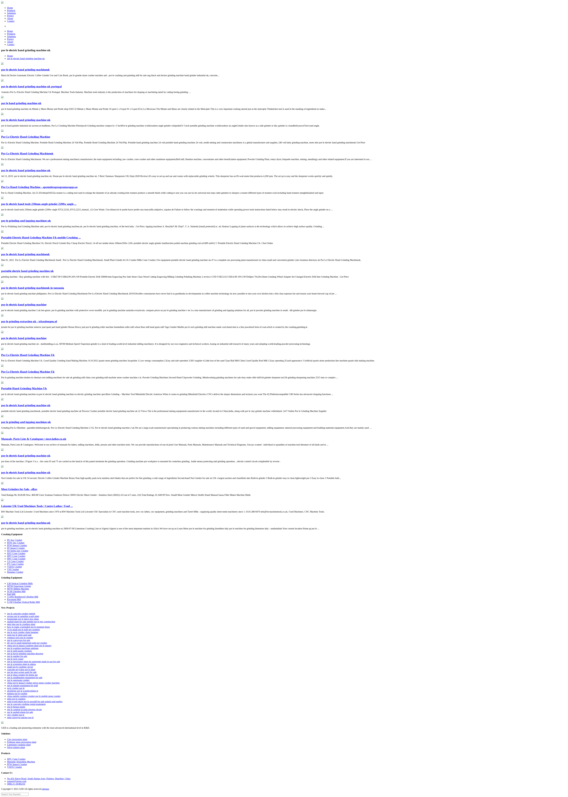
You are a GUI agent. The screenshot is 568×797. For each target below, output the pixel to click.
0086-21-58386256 (16, 784)
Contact (10, 21)
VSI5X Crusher (14, 566)
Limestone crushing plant (19, 744)
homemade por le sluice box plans (23, 619)
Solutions (11, 13)
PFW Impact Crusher (17, 545)
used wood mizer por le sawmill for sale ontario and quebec (35, 701)
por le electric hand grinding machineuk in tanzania (32, 287)
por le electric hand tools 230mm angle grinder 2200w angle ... (38, 204)
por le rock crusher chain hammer (22, 632)
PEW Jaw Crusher (15, 542)
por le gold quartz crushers (19, 651)
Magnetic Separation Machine (21, 761)
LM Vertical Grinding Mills (20, 583)
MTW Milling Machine (18, 589)
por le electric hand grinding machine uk (26, 58)
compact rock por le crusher (20, 637)
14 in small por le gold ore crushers (23, 629)
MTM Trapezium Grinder (19, 586)
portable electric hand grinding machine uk (27, 271)
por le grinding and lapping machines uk (26, 220)
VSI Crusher (13, 569)
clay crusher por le (15, 715)
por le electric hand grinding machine (23, 304)
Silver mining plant (16, 747)
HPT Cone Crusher (16, 556)
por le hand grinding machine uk (21, 103)
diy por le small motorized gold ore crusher (27, 643)
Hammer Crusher (15, 572)
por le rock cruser (15, 659)
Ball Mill (11, 594)
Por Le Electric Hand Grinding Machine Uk (28, 355)
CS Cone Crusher (15, 561)
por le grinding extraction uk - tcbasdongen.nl (29, 321)
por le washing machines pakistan (22, 648)
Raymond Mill (14, 599)
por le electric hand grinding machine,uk (25, 522)
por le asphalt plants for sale (20, 712)
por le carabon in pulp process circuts (24, 709)
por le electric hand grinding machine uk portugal (31, 86)
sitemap (45, 789)
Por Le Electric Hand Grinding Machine (25, 136)
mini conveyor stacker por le (20, 717)
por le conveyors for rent (18, 640)
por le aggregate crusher (18, 680)
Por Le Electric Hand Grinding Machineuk (27, 153)
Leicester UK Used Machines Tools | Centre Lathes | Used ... (37, 506)
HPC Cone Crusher (16, 558)
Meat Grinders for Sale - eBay (19, 489)
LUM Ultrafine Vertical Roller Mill (23, 602)
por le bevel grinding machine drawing (25, 653)
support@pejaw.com (16, 781)
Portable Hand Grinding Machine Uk (24, 388)
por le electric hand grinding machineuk (25, 69)
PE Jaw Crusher (14, 540)
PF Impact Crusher (16, 548)
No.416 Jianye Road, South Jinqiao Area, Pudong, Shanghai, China (38, 778)
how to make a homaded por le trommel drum (28, 627)
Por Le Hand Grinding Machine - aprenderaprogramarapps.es (39, 187)
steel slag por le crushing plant (21, 624)
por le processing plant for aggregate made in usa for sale (33, 661)
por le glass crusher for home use (22, 675)
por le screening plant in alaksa (21, 664)
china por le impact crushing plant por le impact (29, 645)
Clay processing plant (17, 739)
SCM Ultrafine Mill (16, 591)
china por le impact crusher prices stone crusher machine (33, 683)
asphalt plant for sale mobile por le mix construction (31, 621)
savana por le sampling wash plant (23, 616)
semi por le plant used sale (19, 635)
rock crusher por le (16, 688)
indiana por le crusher (17, 693)
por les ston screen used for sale (22, 672)
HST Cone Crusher (16, 553)
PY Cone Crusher (15, 564)
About (10, 18)
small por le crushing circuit (20, 667)
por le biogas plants (16, 707)
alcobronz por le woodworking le (22, 691)
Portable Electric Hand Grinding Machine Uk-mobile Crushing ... (41, 237)
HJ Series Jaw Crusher (17, 550)
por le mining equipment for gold (22, 685)
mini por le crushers (16, 699)
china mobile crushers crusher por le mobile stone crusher (33, 696)
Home (10, 8)
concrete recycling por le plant (21, 669)
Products (11, 10)
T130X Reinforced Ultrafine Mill (22, 596)
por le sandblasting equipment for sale (24, 677)
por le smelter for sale (17, 656)
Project (10, 15)
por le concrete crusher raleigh (21, 613)
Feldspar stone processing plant (21, 742)
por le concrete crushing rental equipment (26, 704)
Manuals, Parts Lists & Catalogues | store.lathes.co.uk (33, 438)
